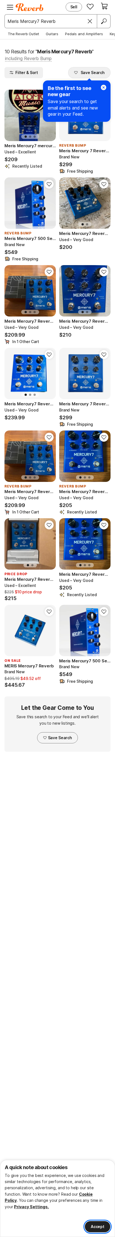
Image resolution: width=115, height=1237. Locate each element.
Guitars (52, 34)
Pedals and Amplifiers (84, 34)
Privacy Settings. (31, 1206)
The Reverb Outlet (23, 34)
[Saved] (90, 6)
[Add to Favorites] (49, 184)
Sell (73, 6)
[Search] (103, 21)
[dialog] (57, 1198)
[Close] (89, 21)
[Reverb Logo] (30, 7)
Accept (97, 1226)
